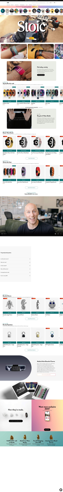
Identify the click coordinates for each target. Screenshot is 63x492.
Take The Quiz (38, 4)
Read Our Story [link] (31, 390)
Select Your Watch (9, 150)
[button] (61, 490)
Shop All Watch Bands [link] (31, 158)
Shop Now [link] (31, 38)
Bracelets (12, 4)
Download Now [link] (47, 429)
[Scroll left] (1, 51)
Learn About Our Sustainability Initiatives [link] (16, 421)
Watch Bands (16, 4)
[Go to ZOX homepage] (8, 3)
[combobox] (40, 3)
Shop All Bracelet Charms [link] (31, 318)
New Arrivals (8, 4)
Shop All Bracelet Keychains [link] (31, 350)
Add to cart (9, 312)
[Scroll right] (62, 51)
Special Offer (14, 87)
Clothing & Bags (22, 4)
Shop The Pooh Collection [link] (31, 187)
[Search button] (47, 3)
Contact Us (34, 4)
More (26, 4)
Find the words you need (41, 74)
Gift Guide (30, 4)
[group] (31, 51)
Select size (9, 101)
